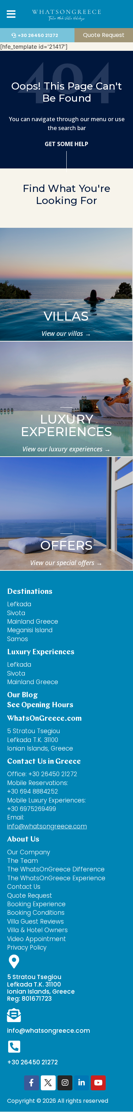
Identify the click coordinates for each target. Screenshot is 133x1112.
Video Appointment (36, 939)
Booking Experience (36, 904)
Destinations (29, 592)
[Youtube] (98, 1082)
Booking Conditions (36, 912)
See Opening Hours (40, 705)
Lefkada (19, 604)
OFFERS (66, 545)
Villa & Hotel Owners (37, 930)
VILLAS (66, 316)
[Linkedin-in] (81, 1082)
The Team (22, 860)
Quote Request (29, 895)
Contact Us (24, 886)
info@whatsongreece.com (47, 826)
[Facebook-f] (31, 1082)
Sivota (16, 613)
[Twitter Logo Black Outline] (48, 1082)
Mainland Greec (30, 682)
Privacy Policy (26, 947)
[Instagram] (64, 1082)
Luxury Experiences (66, 425)
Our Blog (22, 695)
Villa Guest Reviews (35, 921)
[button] (119, 15)
